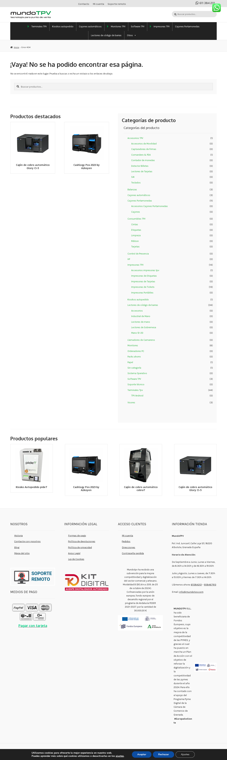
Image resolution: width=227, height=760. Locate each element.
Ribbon (135, 241)
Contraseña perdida (133, 553)
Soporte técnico (136, 384)
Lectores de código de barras (106, 35)
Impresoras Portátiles (142, 292)
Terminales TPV (39, 26)
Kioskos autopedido (62, 26)
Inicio (16, 47)
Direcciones (128, 547)
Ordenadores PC (136, 351)
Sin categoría (134, 367)
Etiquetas (136, 230)
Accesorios (137, 310)
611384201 (196, 584)
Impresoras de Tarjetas (143, 281)
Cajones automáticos (90, 26)
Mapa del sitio (22, 553)
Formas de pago (77, 535)
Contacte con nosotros (27, 541)
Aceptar (141, 754)
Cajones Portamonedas (187, 26)
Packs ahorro (134, 356)
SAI (132, 177)
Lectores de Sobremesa (143, 327)
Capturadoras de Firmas (143, 149)
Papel (130, 362)
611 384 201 (207, 3)
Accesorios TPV (135, 138)
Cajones (135, 212)
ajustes (120, 756)
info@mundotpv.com (191, 591)
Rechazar (163, 754)
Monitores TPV (118, 26)
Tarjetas (135, 246)
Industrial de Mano (140, 316)
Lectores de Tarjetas (141, 171)
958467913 (210, 584)
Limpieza (136, 235)
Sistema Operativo (137, 373)
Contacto (83, 4)
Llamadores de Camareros (141, 340)
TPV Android (137, 395)
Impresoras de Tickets (142, 287)
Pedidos (126, 541)
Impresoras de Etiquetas (144, 275)
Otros (130, 35)
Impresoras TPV (162, 26)
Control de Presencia (138, 253)
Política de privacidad (80, 547)
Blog (16, 547)
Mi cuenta (98, 4)
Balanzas (132, 189)
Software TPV (137, 26)
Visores (131, 402)
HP (129, 259)
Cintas (134, 224)
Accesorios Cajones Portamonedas (149, 206)
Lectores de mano (140, 322)
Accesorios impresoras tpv (145, 270)
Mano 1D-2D (137, 333)
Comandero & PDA (141, 154)
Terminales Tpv (135, 390)
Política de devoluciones (81, 541)
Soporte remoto (117, 4)
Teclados (136, 182)
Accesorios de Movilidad (144, 143)
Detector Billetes (139, 166)
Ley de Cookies (76, 559)
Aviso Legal (74, 553)
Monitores (133, 345)
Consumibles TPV (136, 218)
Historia (18, 535)
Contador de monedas (143, 160)
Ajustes (185, 754)
